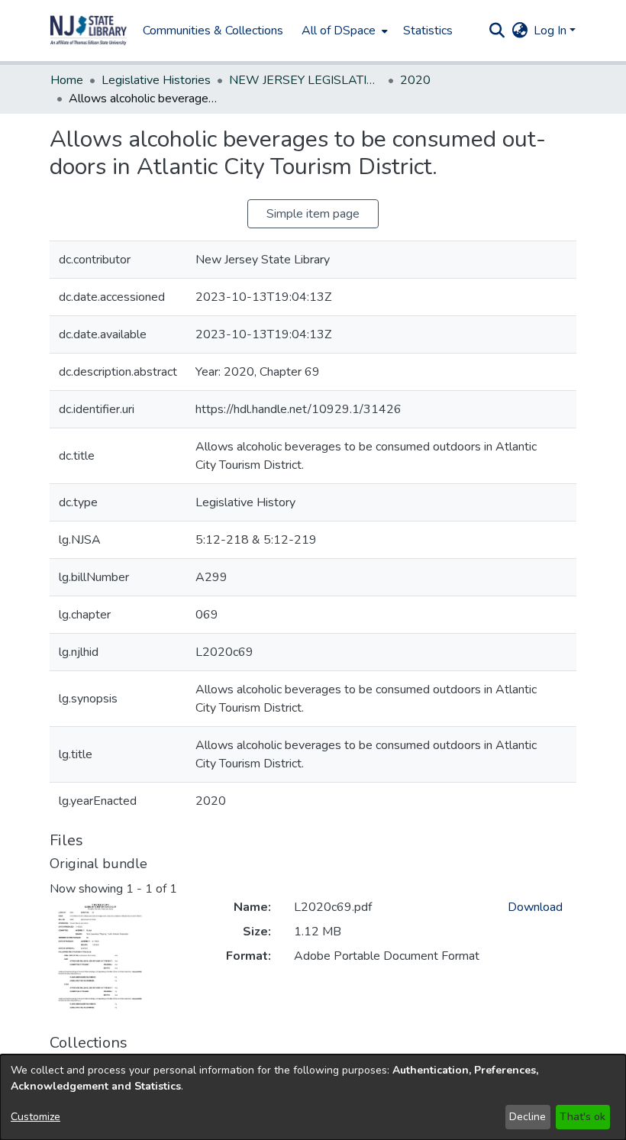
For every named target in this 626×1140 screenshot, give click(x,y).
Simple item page (313, 213)
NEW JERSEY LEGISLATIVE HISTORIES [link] (305, 80)
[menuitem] (343, 30)
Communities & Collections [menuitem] (213, 30)
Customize (35, 1116)
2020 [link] (415, 80)
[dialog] (313, 1097)
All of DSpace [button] (339, 30)
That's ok (582, 1116)
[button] (88, 30)
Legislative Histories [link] (156, 80)
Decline (527, 1116)
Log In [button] (552, 30)
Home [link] (66, 80)
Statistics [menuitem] (428, 30)
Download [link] (535, 907)
